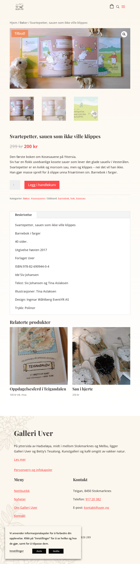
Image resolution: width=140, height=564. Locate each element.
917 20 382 (93, 499)
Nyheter (20, 499)
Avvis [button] (39, 551)
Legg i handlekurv (42, 184)
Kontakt (19, 516)
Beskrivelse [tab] (23, 215)
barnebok (63, 198)
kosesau (81, 198)
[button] (123, 9)
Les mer (20, 459)
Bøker (24, 23)
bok (73, 198)
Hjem (13, 23)
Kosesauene (38, 198)
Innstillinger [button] (17, 551)
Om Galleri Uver (25, 508)
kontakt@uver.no (96, 508)
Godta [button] (56, 551)
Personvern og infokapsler (33, 470)
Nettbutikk (22, 491)
